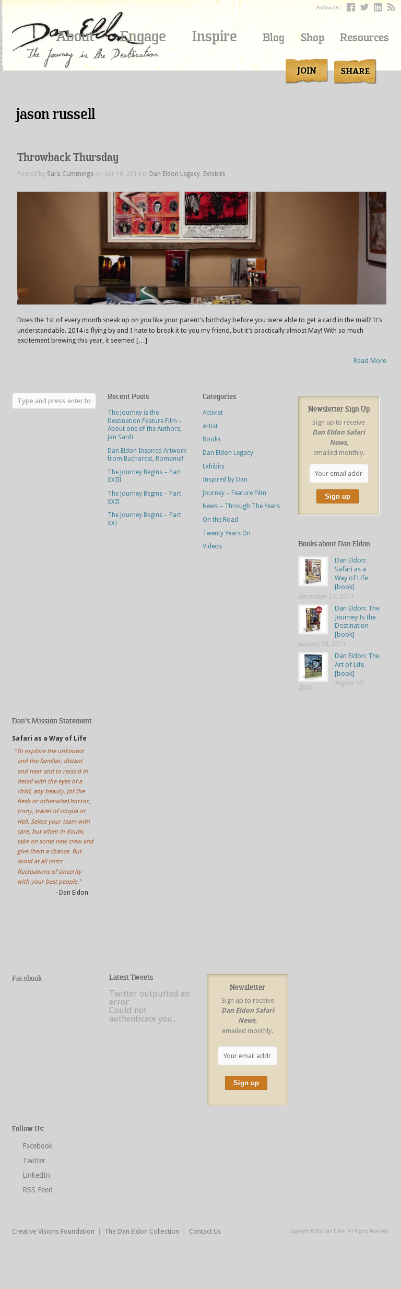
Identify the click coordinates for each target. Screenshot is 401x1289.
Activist (213, 412)
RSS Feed (37, 1190)
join (307, 71)
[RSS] (391, 7)
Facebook (27, 978)
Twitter (33, 1160)
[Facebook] (351, 7)
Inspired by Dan (225, 479)
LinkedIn (36, 1175)
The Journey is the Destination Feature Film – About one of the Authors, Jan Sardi (145, 425)
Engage (143, 36)
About (75, 36)
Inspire (214, 36)
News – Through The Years (241, 506)
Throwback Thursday (68, 157)
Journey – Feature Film (234, 493)
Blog (274, 37)
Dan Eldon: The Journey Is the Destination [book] (357, 621)
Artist (210, 426)
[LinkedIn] (378, 7)
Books (212, 439)
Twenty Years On (227, 533)
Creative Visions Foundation (53, 1231)
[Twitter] (364, 7)
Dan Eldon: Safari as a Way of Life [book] (351, 573)
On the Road (220, 519)
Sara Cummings (70, 174)
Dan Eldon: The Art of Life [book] (357, 664)
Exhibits (214, 174)
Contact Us (205, 1231)
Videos (212, 546)
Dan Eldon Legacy (174, 174)
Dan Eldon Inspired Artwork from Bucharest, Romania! (147, 455)
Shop (312, 37)
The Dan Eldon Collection (141, 1231)
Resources (364, 37)
